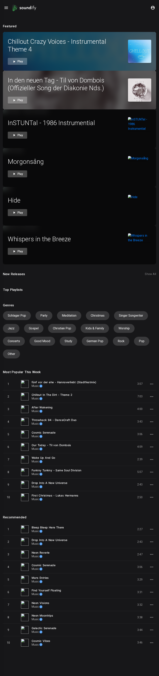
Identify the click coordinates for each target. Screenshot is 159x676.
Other (11, 354)
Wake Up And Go (43, 457)
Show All (150, 274)
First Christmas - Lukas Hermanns (55, 495)
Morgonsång (26, 161)
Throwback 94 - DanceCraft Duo (54, 420)
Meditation (69, 315)
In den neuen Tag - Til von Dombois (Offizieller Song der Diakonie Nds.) (56, 84)
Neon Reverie (41, 552)
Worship (124, 328)
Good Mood (42, 341)
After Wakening (42, 407)
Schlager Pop (17, 315)
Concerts (14, 341)
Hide (14, 200)
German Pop (95, 341)
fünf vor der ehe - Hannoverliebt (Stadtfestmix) (64, 382)
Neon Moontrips (42, 615)
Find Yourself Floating (46, 590)
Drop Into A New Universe (49, 482)
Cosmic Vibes (41, 641)
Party (44, 315)
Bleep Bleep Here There (48, 527)
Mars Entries (40, 577)
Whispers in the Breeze (39, 239)
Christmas (98, 315)
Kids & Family (95, 328)
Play (20, 61)
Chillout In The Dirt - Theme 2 (52, 394)
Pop (141, 341)
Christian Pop (62, 328)
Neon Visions (40, 603)
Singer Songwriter (131, 315)
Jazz (11, 328)
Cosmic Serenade (43, 432)
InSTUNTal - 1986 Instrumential (51, 123)
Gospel (34, 328)
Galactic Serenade (44, 628)
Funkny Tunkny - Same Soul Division (56, 470)
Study (68, 341)
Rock (121, 341)
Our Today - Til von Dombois (51, 445)
